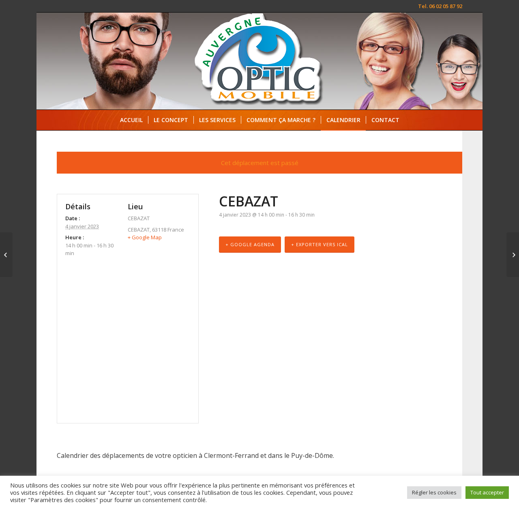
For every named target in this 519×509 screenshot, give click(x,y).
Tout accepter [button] (487, 492)
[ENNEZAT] (6, 254)
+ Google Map (145, 237)
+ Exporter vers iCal (319, 244)
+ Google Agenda (250, 244)
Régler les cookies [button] (434, 492)
